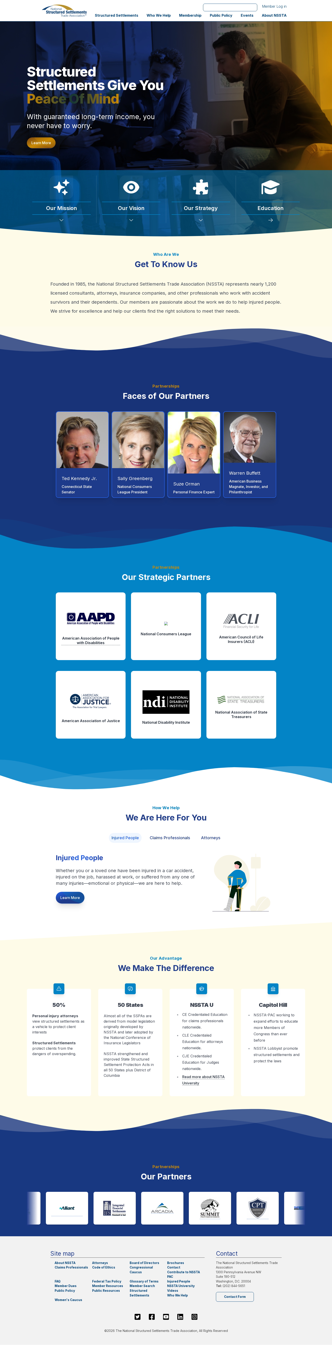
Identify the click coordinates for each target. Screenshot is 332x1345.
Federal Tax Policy (106, 1281)
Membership (190, 15)
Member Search (142, 1286)
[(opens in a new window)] (52, 1208)
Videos (172, 1290)
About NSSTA (274, 15)
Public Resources (106, 1290)
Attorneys (210, 837)
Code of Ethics (103, 1267)
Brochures (175, 1263)
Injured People (125, 837)
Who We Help (159, 15)
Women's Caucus (68, 1300)
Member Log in (274, 6)
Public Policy (221, 15)
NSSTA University (181, 1286)
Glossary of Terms (144, 1281)
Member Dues (66, 1286)
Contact (173, 1267)
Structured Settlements (116, 15)
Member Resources (107, 1286)
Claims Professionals (170, 837)
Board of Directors (144, 1263)
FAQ (58, 1281)
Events (247, 15)
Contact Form (235, 1297)
